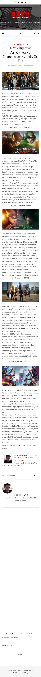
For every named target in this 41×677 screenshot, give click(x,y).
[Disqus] (20, 539)
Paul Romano (20, 455)
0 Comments (28, 65)
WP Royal (26, 673)
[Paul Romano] (9, 459)
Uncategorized (20, 44)
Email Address (7, 645)
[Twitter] (36, 456)
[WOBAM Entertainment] (20, 15)
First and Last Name (10, 637)
